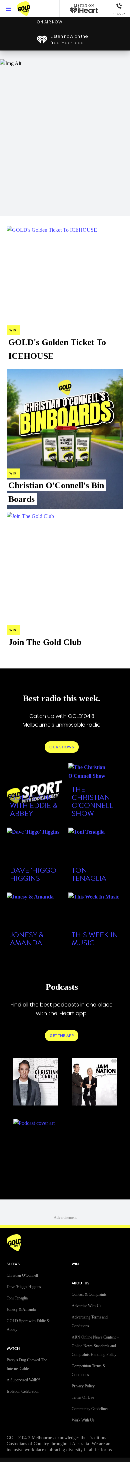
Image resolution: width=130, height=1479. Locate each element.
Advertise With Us (86, 1305)
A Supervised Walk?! (23, 1380)
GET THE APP (62, 1036)
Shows (13, 1264)
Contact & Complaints (89, 1294)
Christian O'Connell (22, 1275)
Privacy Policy (83, 1386)
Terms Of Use (83, 1397)
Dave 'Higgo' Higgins (24, 1286)
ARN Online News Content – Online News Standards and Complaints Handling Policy (95, 1346)
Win (75, 1264)
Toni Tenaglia (17, 1298)
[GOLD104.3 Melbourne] (30, 8)
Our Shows (61, 747)
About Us (80, 1283)
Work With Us (83, 1420)
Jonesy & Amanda (21, 1309)
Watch (13, 1349)
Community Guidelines (90, 1408)
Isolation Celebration (23, 1391)
